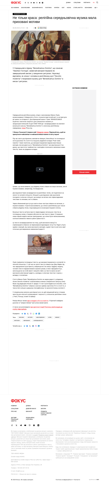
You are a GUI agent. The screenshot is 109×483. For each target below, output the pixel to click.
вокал (57, 317)
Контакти (77, 479)
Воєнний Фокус (37, 7)
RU (94, 2)
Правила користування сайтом (46, 413)
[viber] (29, 425)
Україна (56, 7)
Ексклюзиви (25, 7)
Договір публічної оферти (14, 419)
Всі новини (15, 7)
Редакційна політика (30, 418)
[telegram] (21, 425)
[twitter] (16, 425)
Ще (95, 7)
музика (22, 317)
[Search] (97, 2)
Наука (69, 7)
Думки (68, 2)
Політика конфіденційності (64, 479)
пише (24, 128)
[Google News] (39, 2)
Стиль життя (77, 7)
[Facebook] (25, 2)
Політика (48, 7)
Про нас (14, 411)
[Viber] (36, 2)
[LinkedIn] (42, 2)
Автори (43, 408)
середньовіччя (38, 320)
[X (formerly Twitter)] (28, 2)
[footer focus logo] (18, 400)
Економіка (88, 7)
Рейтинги (87, 2)
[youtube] (25, 425)
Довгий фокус (31, 408)
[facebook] (12, 425)
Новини (14, 405)
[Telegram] (31, 2)
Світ (63, 7)
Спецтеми (77, 2)
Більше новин (84, 172)
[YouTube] (33, 2)
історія (30, 317)
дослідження (40, 317)
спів (50, 317)
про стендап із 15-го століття (37, 300)
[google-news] (34, 425)
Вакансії (29, 411)
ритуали (17, 320)
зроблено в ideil (94, 479)
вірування (27, 320)
